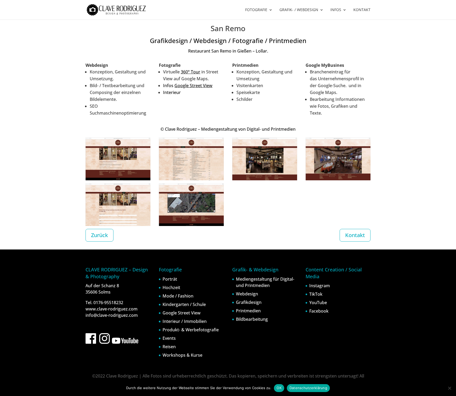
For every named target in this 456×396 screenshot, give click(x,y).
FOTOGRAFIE (256, 10)
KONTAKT (361, 10)
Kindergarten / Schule (184, 304)
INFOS (335, 10)
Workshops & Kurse (182, 355)
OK (279, 388)
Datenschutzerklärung (308, 388)
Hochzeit (171, 287)
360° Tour (190, 72)
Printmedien (248, 311)
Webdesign (247, 294)
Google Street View (193, 85)
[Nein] (449, 388)
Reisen (169, 347)
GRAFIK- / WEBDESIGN (298, 10)
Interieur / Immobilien (185, 321)
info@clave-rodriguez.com (112, 315)
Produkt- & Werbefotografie (191, 330)
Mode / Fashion (178, 296)
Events (169, 338)
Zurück (99, 235)
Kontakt (355, 235)
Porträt (170, 279)
